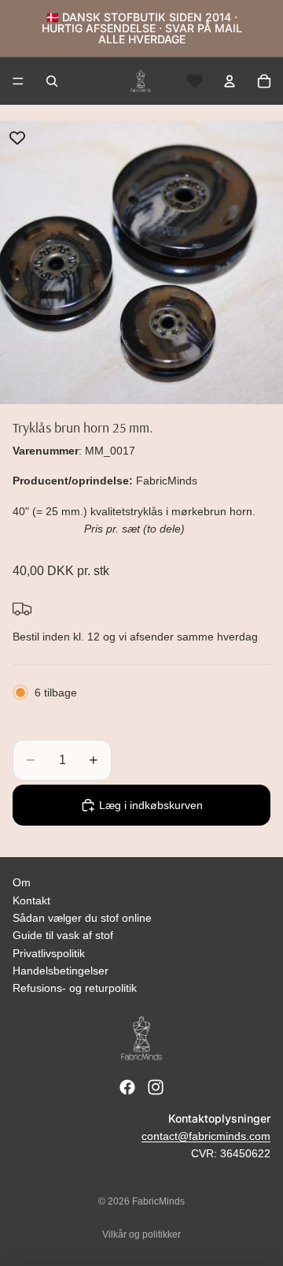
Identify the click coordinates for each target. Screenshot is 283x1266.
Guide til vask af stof (63, 935)
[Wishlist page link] (195, 81)
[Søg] (52, 81)
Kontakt (31, 900)
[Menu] (18, 81)
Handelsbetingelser (60, 970)
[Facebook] (127, 1087)
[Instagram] (155, 1087)
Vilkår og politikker (141, 1234)
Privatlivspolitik (49, 953)
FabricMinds (158, 1201)
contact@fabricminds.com (206, 1136)
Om (22, 882)
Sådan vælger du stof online (82, 917)
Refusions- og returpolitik (75, 988)
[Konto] (229, 81)
